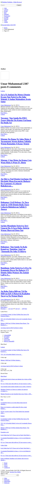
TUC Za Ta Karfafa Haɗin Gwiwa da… (11, 354)
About (5, 466)
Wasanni (6, 14)
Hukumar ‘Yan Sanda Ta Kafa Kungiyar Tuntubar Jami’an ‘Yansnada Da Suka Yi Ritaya (14, 249)
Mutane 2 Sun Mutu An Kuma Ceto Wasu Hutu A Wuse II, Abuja (16, 161)
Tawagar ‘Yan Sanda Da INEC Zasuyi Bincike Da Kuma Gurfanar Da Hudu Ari (16, 120)
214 (12, 308)
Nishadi (6, 19)
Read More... (4, 113)
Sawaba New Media (15, 472)
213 (9, 308)
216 (16, 308)
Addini (6, 22)
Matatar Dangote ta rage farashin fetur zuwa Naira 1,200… (16, 394)
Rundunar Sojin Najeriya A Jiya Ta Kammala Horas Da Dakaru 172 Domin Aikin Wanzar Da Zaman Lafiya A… (16, 271)
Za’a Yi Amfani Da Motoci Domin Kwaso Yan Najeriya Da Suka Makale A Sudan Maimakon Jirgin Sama (16, 98)
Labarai (6, 9)
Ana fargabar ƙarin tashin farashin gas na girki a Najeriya (16, 386)
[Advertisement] (16, 49)
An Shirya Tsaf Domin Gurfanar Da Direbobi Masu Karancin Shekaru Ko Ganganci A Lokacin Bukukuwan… (16, 182)
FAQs (5, 464)
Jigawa (7, 339)
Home (5, 463)
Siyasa (6, 11)
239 (23, 308)
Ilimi (5, 12)
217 (19, 308)
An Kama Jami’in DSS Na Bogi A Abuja (12, 328)
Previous (3, 308)
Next (25, 308)
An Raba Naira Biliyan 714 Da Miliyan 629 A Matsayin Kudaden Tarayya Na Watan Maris (15, 293)
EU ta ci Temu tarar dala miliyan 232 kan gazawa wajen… (16, 383)
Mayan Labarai (9, 341)
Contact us (7, 467)
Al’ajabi (6, 17)
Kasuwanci (7, 16)
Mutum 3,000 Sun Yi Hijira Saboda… (11, 360)
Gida (5, 8)
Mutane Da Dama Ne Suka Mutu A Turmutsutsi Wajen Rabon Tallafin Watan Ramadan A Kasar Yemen (16, 141)
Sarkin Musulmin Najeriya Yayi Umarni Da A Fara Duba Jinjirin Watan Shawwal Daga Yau (15, 228)
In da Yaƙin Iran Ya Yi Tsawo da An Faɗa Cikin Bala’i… (16, 435)
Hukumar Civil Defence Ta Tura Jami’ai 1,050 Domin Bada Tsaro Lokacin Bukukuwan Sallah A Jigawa (15, 205)
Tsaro (5, 20)
